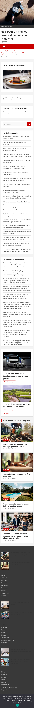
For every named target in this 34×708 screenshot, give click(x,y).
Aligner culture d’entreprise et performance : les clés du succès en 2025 (21, 652)
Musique (4, 674)
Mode (3, 672)
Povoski (14, 449)
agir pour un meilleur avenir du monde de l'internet (15, 35)
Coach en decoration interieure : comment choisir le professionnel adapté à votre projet (16, 536)
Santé (3, 679)
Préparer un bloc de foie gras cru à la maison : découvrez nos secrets (16, 99)
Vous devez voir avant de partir (16, 420)
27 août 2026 (7, 449)
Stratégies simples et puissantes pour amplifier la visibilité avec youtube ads (21, 661)
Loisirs (3, 630)
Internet (3, 595)
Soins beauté (5, 685)
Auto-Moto (4, 578)
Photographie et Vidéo (8, 640)
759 (7, 414)
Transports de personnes (9, 687)
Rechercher (29, 124)
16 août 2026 (7, 540)
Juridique (4, 625)
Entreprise (4, 588)
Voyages (4, 690)
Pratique (4, 677)
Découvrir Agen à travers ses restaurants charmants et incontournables (17, 324)
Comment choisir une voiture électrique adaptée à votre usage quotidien (15, 376)
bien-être (6, 469)
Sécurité (4, 682)
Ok (17, 705)
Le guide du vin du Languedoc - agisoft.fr (15, 294)
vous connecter (15, 112)
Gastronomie (5, 593)
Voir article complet (9, 381)
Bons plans (4, 583)
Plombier (4, 643)
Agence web (5, 637)
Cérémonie (4, 585)
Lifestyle (4, 627)
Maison (5, 440)
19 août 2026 (7, 508)
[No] (32, 701)
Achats (3, 575)
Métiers (3, 635)
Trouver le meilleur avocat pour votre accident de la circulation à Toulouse (15, 334)
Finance (3, 590)
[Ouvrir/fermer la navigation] (3, 46)
